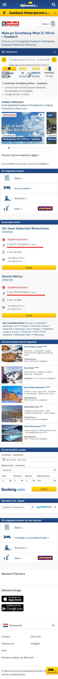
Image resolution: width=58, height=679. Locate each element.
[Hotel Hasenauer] (8, 433)
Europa (29, 323)
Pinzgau (25, 326)
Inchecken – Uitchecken (12, 455)
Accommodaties (53, 672)
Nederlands (15, 625)
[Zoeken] (53, 4)
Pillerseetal (38, 334)
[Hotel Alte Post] (8, 413)
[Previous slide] (3, 127)
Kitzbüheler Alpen (23, 334)
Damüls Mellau (12, 276)
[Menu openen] (4, 4)
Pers (4, 650)
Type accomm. (43, 476)
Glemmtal (35, 326)
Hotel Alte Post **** (33, 407)
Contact (5, 636)
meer (34, 155)
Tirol (35, 332)
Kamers (28, 476)
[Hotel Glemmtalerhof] (8, 394)
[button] (13, 490)
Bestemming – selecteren (13, 465)
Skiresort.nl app (11, 590)
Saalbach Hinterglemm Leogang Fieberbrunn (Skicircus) (33, 13)
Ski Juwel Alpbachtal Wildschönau (25, 228)
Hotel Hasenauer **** (35, 426)
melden (43, 164)
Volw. (4, 476)
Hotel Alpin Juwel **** (35, 347)
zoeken (44, 489)
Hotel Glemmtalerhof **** (37, 387)
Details (29, 267)
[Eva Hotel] (8, 374)
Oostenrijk (7, 232)
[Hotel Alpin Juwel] (8, 353)
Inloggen (35, 643)
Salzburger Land (10, 326)
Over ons (35, 636)
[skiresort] (29, 4)
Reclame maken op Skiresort (17, 657)
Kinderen (17, 476)
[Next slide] (54, 127)
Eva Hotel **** (31, 368)
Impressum (7, 643)
